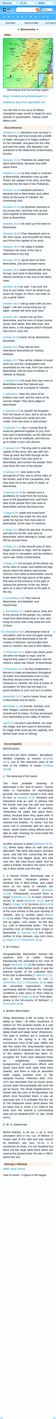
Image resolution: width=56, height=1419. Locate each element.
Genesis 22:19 (11, 206)
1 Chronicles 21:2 (13, 611)
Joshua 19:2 (10, 346)
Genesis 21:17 (21, 897)
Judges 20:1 (10, 360)
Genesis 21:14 (11, 132)
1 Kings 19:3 (10, 529)
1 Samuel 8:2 (11, 393)
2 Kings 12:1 (10, 546)
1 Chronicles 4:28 (13, 598)
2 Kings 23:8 (10, 563)
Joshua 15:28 (11, 337)
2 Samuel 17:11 (12, 427)
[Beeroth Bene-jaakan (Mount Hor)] (3, 638)
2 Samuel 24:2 (11, 448)
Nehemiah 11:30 (13, 706)
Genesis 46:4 (11, 303)
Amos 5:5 (8, 723)
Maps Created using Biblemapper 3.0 (25, 96)
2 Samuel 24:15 (12, 492)
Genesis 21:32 (11, 173)
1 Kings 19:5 (18, 904)
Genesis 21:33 (11, 190)
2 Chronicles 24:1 (13, 652)
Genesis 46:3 (11, 286)
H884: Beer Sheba (14, 1168)
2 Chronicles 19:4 (13, 631)
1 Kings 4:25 (10, 512)
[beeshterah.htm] (52, 638)
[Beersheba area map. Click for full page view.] (28, 87)
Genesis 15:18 (21, 964)
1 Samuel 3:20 (11, 380)
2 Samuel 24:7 (11, 472)
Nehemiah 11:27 (13, 696)
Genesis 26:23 (11, 223)
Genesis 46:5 (11, 316)
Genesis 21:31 (11, 160)
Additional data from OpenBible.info (24, 102)
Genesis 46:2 (34, 900)
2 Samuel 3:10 (11, 410)
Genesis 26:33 (11, 246)
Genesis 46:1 (11, 269)
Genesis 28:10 (11, 260)
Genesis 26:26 (11, 233)
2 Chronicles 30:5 (13, 668)
